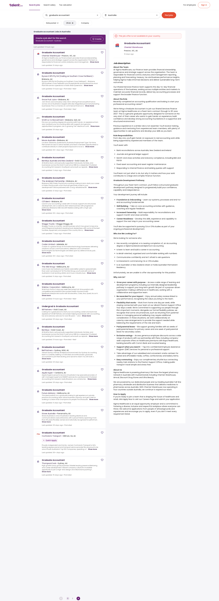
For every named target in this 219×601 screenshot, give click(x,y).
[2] (78, 598)
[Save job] (102, 52)
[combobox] (71, 15)
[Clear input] (97, 15)
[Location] (129, 15)
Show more (94, 62)
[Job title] (69, 15)
